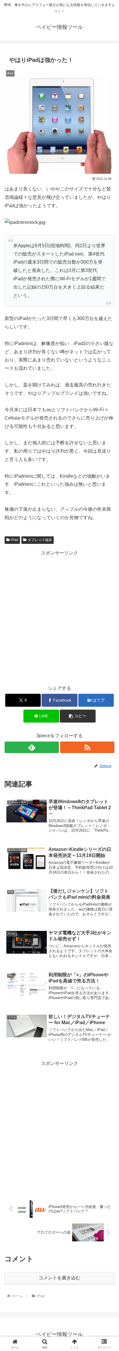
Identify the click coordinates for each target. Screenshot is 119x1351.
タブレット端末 (40, 540)
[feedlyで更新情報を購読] (32, 747)
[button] (78, 716)
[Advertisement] (59, 616)
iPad (14, 540)
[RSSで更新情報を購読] (87, 747)
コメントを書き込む (59, 1277)
